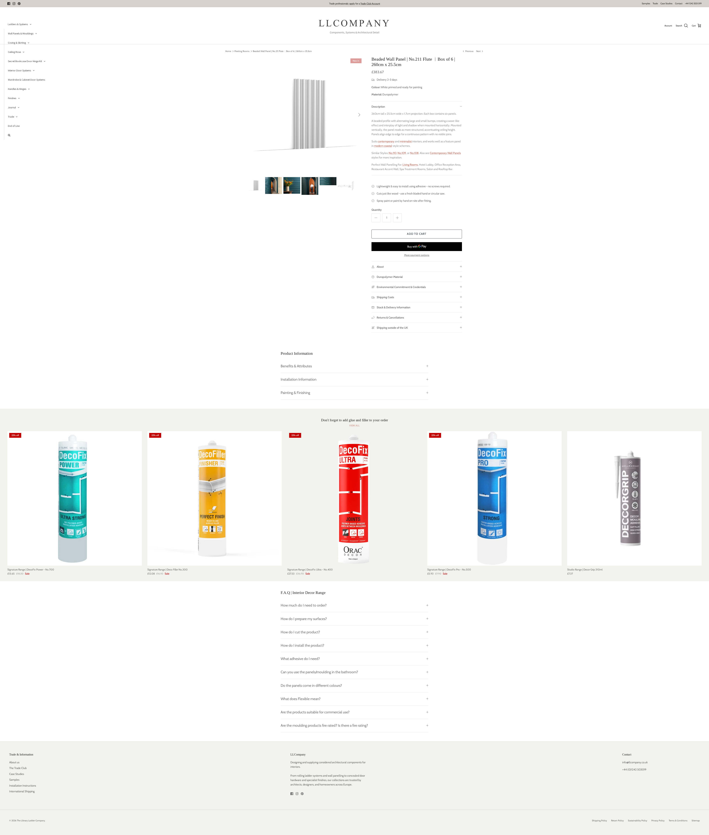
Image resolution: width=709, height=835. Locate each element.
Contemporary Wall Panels (445, 153)
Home (228, 51)
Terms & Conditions (678, 820)
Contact (678, 3)
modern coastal (383, 146)
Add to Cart (416, 234)
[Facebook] (8, 3)
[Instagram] (14, 3)
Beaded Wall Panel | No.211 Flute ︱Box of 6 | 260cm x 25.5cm (282, 51)
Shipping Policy (599, 820)
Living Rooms (410, 164)
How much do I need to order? (304, 605)
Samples (646, 3)
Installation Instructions (22, 785)
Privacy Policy (658, 820)
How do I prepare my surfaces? (304, 618)
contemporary (386, 141)
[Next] (359, 115)
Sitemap (696, 820)
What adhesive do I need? (300, 658)
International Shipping (22, 791)
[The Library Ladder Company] (354, 25)
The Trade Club (18, 768)
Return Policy (617, 820)
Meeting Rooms (241, 51)
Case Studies (666, 3)
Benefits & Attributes (296, 366)
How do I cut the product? (300, 632)
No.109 (402, 153)
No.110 (392, 153)
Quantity (376, 209)
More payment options (416, 255)
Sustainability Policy (637, 820)
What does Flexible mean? (301, 699)
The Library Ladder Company (31, 820)
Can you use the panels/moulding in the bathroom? (319, 672)
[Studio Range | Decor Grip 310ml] (634, 498)
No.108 (414, 153)
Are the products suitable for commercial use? (315, 712)
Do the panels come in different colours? (311, 685)
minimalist (406, 141)
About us (14, 762)
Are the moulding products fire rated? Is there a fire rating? (324, 725)
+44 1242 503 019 (693, 3)
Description (378, 106)
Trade (655, 3)
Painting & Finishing (295, 392)
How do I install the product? (302, 645)
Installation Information (298, 379)
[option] (305, 115)
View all (354, 425)
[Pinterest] (19, 3)
